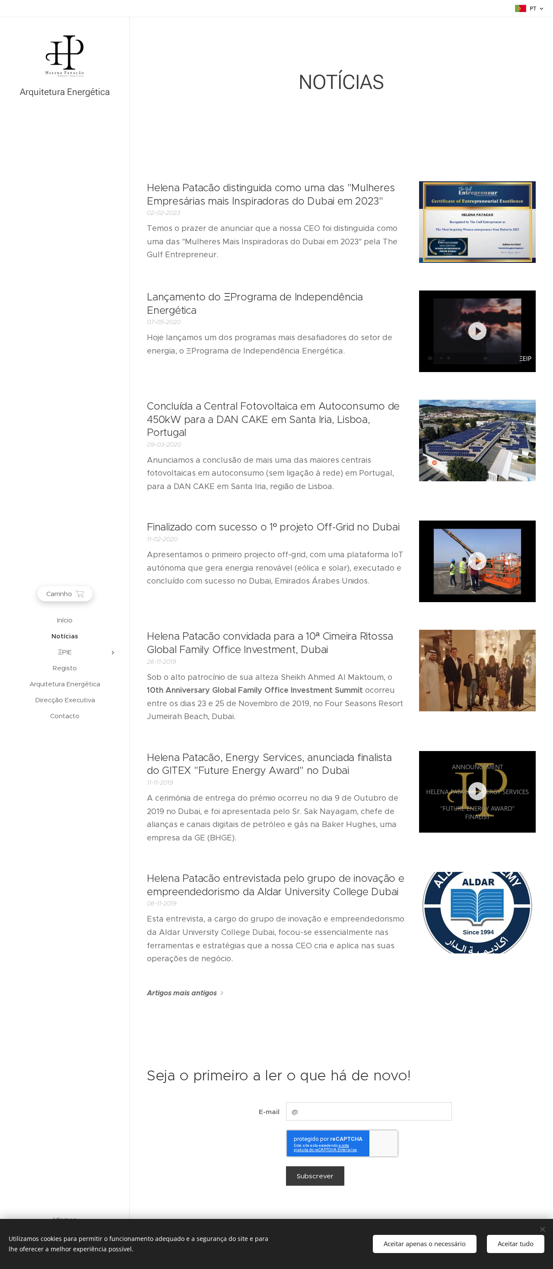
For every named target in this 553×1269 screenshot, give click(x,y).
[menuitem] (65, 620)
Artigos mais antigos (182, 993)
